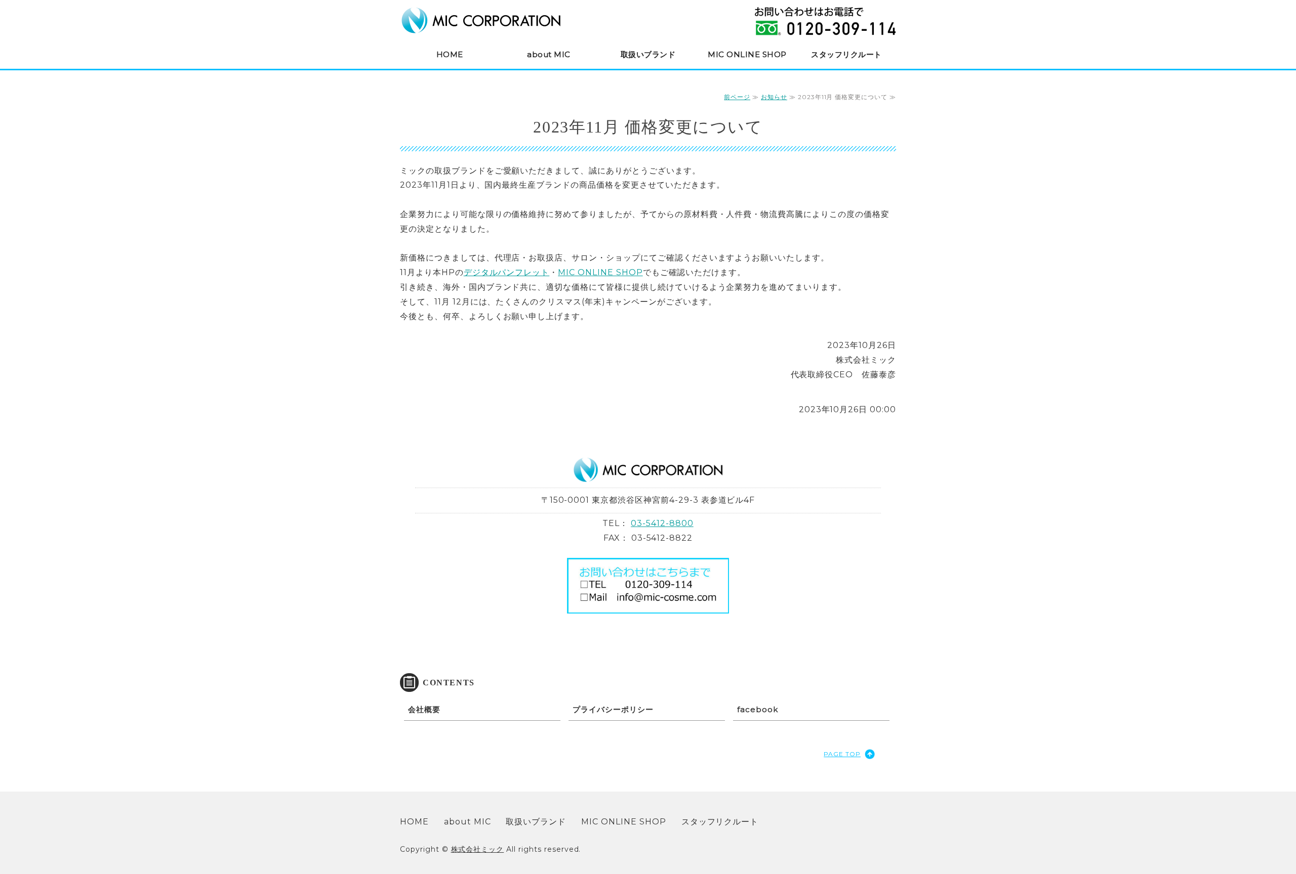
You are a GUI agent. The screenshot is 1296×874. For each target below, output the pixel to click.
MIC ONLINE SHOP (747, 54)
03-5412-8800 (662, 523)
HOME (449, 54)
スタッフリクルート (846, 54)
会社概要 (424, 709)
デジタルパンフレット (507, 272)
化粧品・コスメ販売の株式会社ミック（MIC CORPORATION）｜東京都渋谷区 (481, 20)
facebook (757, 709)
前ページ (737, 97)
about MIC (549, 54)
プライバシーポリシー (613, 709)
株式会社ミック (477, 849)
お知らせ (774, 97)
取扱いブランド (648, 54)
